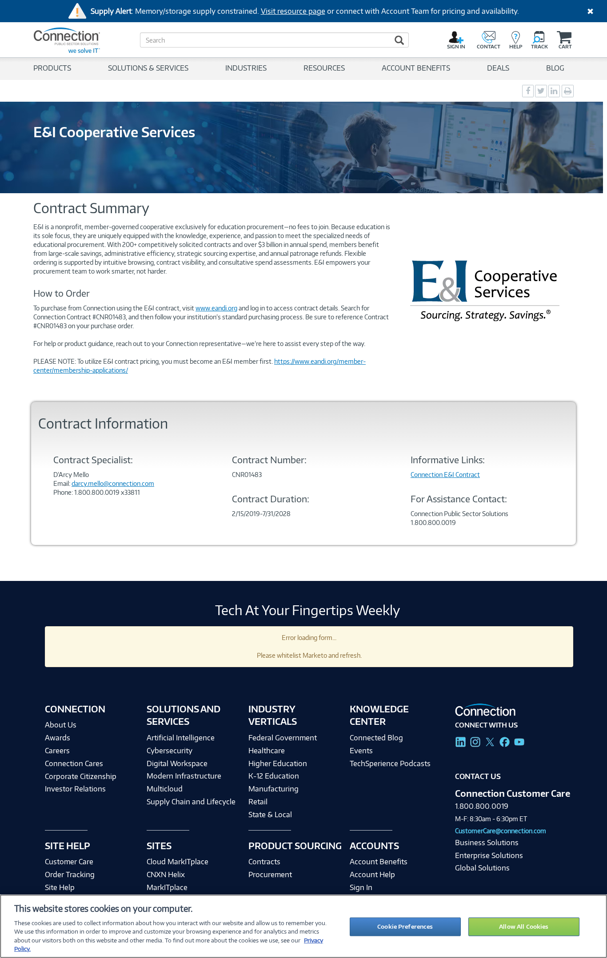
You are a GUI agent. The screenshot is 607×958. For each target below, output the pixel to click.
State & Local (270, 814)
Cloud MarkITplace (177, 861)
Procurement (270, 874)
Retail (258, 801)
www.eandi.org (216, 308)
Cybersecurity (169, 750)
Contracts (264, 861)
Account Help (372, 874)
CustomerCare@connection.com (500, 831)
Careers (57, 750)
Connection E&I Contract (445, 474)
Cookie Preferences (405, 926)
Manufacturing (273, 788)
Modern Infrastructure (184, 775)
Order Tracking (70, 874)
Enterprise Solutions (489, 855)
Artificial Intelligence (181, 737)
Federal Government (282, 737)
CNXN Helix (166, 874)
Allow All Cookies (523, 926)
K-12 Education (273, 775)
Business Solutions (487, 842)
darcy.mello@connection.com (113, 483)
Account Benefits (378, 861)
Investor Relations (75, 788)
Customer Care (69, 861)
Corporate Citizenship (80, 776)
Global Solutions (482, 867)
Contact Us (478, 776)
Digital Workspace (177, 763)
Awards (57, 737)
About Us (60, 724)
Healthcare (266, 750)
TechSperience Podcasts (390, 763)
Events (361, 750)
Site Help (60, 887)
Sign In (361, 887)
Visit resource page (293, 11)
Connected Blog (376, 737)
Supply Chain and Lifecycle (191, 801)
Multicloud (165, 788)
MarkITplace (167, 887)
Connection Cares (74, 763)
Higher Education (277, 763)
